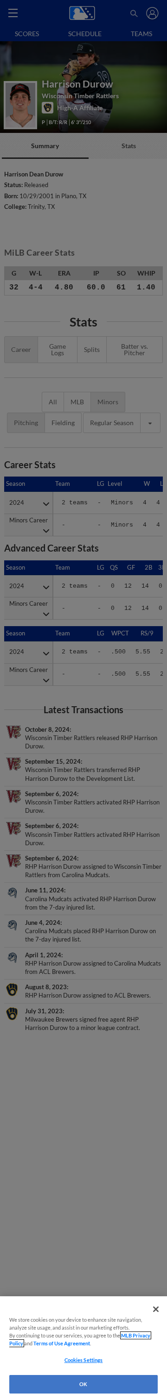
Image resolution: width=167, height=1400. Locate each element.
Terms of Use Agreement (61, 1343)
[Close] (156, 1309)
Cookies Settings (83, 1360)
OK (83, 1384)
